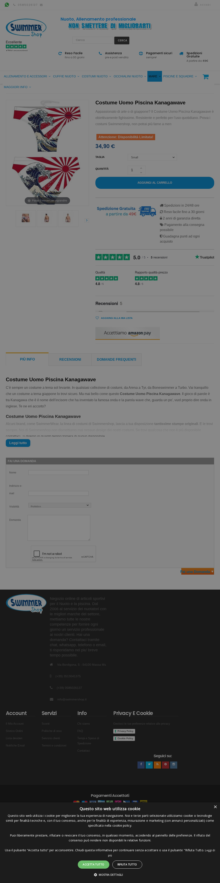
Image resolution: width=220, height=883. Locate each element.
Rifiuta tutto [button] (127, 864)
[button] (110, 875)
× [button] (215, 807)
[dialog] (110, 842)
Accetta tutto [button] (93, 864)
